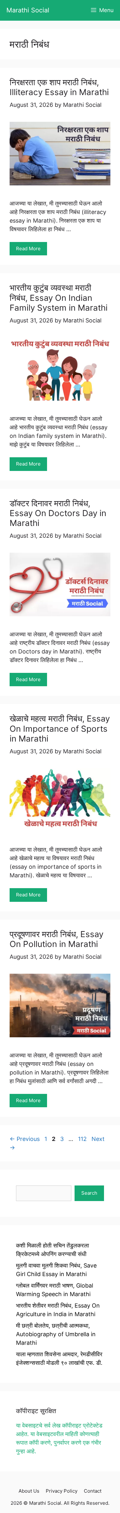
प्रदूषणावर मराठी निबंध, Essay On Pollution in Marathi (56, 939)
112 (83, 1139)
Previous (25, 1139)
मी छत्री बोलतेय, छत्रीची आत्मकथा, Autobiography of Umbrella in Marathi (56, 1334)
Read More (28, 248)
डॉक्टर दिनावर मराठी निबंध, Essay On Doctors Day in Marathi (58, 513)
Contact (92, 1491)
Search (89, 1193)
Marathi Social (27, 10)
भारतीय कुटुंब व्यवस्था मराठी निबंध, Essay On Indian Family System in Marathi (59, 297)
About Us (29, 1491)
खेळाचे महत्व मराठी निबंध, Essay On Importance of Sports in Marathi (60, 728)
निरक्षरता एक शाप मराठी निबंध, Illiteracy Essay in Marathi (59, 87)
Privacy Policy (61, 1491)
